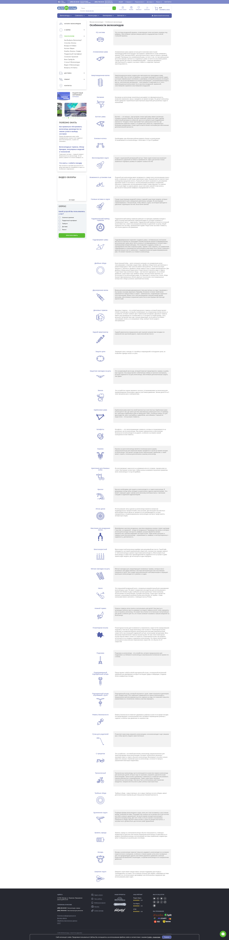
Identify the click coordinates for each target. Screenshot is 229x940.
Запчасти (120, 15)
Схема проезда (98, 910)
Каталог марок (69, 48)
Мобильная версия (99, 902)
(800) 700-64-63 (62, 910)
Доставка (149, 1)
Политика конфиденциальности (66, 915)
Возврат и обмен (70, 46)
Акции (121, 1)
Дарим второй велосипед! (161, 15)
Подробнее (75, 96)
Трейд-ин (65, 223)
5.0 (141, 900)
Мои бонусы (63, 2)
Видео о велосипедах (72, 65)
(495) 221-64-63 (62, 908)
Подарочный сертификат (73, 54)
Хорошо (166, 937)
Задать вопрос (98, 895)
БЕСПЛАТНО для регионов (104, 2)
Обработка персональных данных (67, 920)
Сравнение (147, 9)
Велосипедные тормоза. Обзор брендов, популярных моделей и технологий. (71, 149)
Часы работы (98, 899)
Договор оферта (62, 918)
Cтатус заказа (122, 9)
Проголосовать (72, 235)
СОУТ (59, 923)
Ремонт (158, 1)
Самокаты (79, 15)
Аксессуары (92, 15)
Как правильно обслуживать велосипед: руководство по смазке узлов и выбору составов (70, 130)
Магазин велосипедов (96, 22)
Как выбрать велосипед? (73, 40)
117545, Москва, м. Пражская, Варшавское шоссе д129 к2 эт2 (69, 898)
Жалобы (131, 9)
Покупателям (139, 1)
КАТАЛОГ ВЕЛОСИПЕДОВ (72, 23)
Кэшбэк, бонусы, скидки (72, 51)
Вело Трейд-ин (69, 59)
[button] (64, 117)
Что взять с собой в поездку (70, 163)
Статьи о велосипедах (72, 62)
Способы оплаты (70, 43)
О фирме (128, 1)
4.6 (141, 906)
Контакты (168, 1)
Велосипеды (65, 15)
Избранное (139, 9)
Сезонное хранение (71, 56)
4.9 (141, 911)
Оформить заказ (164, 9)
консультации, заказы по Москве (80, 2)
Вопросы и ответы (70, 67)
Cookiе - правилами (153, 937)
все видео (72, 199)
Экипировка (107, 15)
